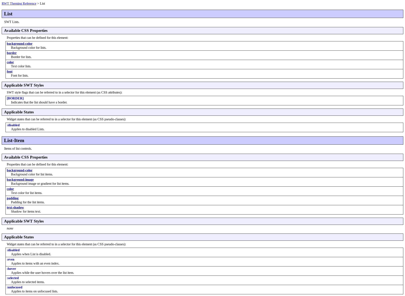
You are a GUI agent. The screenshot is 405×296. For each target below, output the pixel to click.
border (12, 53)
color (10, 62)
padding (13, 198)
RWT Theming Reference (19, 3)
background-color (19, 43)
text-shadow (15, 207)
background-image (20, 179)
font (9, 71)
